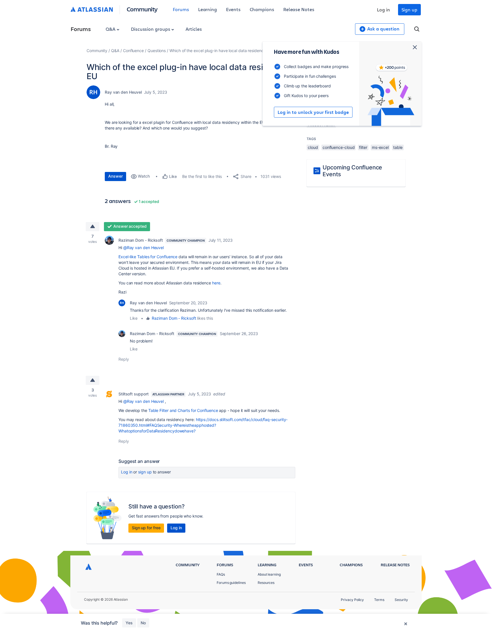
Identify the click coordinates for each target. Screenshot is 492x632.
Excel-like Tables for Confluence (147, 256)
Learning (207, 9)
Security (401, 600)
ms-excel (380, 147)
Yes (129, 622)
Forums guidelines (231, 582)
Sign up (409, 10)
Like (134, 318)
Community (142, 9)
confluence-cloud (339, 147)
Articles (194, 29)
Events (233, 9)
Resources (266, 582)
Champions (262, 9)
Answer (115, 176)
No (143, 622)
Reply (123, 359)
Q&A (111, 29)
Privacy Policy (352, 600)
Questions (156, 50)
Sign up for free (146, 527)
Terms (379, 600)
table (398, 147)
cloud (313, 147)
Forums (181, 9)
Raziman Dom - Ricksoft (140, 240)
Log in (383, 10)
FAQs (221, 574)
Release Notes (298, 9)
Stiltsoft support (133, 393)
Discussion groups (151, 29)
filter (363, 147)
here (216, 282)
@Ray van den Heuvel (143, 247)
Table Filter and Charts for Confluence (183, 410)
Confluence (133, 50)
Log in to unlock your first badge (313, 112)
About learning (269, 574)
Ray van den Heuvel (123, 92)
